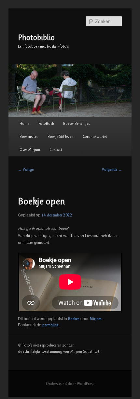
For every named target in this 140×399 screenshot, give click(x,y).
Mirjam (96, 319)
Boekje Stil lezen (60, 136)
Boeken (73, 319)
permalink (50, 325)
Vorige (26, 169)
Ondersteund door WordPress (70, 383)
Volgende (112, 169)
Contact (55, 149)
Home (24, 123)
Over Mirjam (30, 149)
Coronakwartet (95, 136)
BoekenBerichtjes (76, 123)
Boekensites (29, 136)
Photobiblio (36, 37)
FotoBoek (46, 123)
